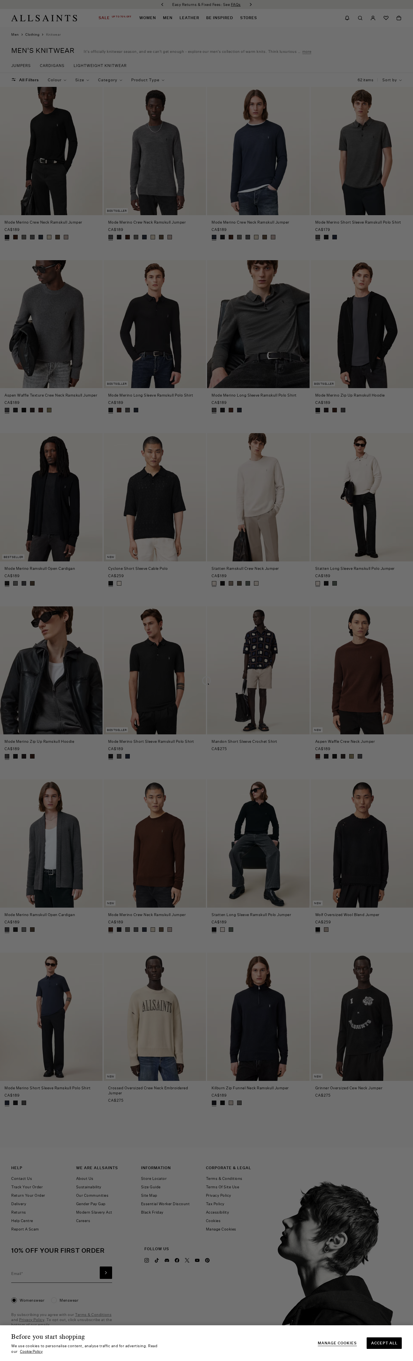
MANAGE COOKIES (337, 1343)
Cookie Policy (31, 1351)
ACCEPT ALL (384, 1343)
